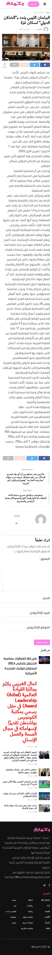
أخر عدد (34, 4)
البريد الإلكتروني (40, 612)
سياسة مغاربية (39, 12)
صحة (14, 900)
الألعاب (47, 917)
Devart (36, 946)
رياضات (30, 906)
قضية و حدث (11, 911)
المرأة (47, 923)
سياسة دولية (28, 917)
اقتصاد (47, 911)
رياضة (30, 911)
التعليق (44, 558)
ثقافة (48, 928)
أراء (48, 906)
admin (40, 29)
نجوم (14, 923)
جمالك (30, 900)
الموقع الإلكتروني (38, 627)
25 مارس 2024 (24, 29)
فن (15, 906)
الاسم (46, 598)
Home (48, 12)
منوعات (13, 917)
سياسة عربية (27, 923)
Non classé (45, 900)
